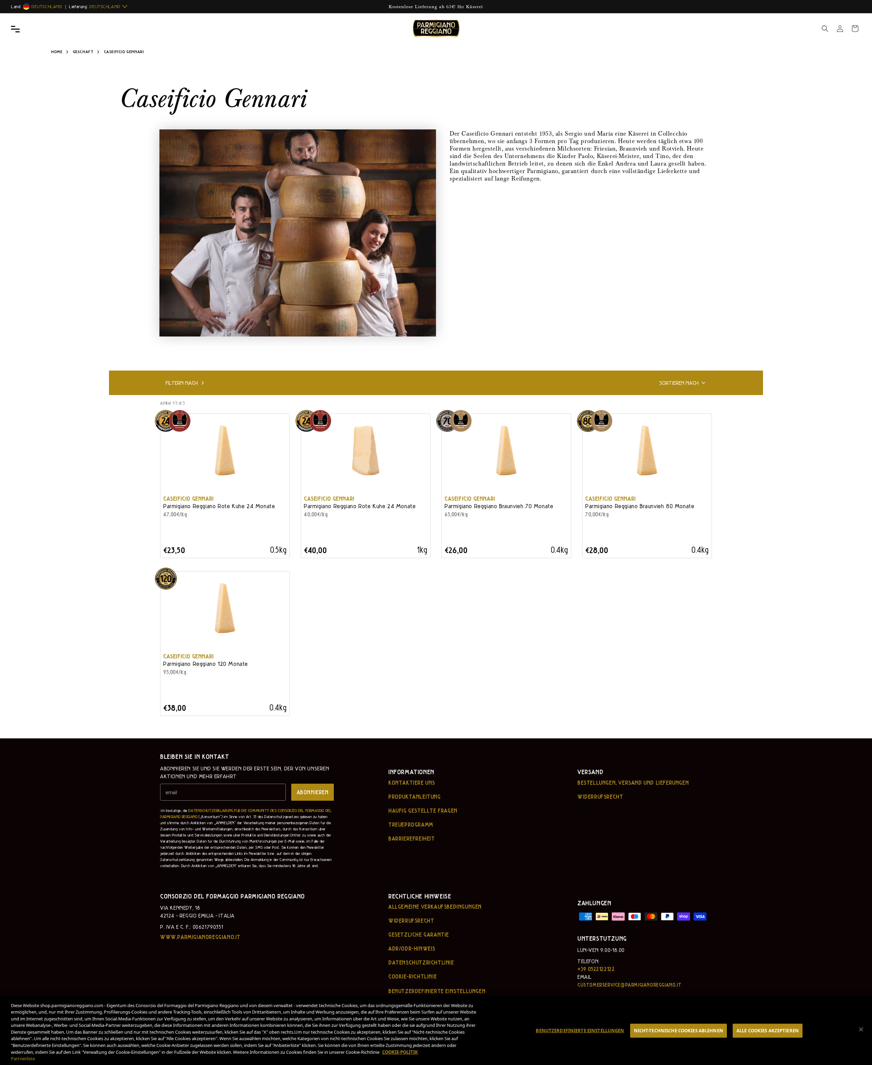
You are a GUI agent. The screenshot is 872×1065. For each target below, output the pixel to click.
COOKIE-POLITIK (400, 1052)
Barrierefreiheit (411, 838)
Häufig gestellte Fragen (422, 810)
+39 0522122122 (595, 969)
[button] (825, 28)
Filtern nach (182, 383)
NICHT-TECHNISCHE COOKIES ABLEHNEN (678, 1031)
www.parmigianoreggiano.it (200, 937)
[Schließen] (861, 1029)
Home (56, 51)
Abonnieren (313, 792)
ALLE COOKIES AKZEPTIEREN (767, 1031)
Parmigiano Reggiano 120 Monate (205, 663)
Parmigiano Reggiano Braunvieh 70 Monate (499, 506)
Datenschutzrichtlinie (421, 962)
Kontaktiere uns (411, 782)
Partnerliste (23, 1058)
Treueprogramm (410, 824)
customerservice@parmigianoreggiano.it (629, 984)
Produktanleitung (414, 796)
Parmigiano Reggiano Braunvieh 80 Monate (639, 506)
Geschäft (84, 51)
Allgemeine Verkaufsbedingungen (435, 906)
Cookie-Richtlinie (412, 976)
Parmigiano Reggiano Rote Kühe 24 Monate (219, 506)
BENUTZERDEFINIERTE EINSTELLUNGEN (580, 1031)
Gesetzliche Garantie (418, 934)
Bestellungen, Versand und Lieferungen (633, 782)
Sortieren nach (679, 383)
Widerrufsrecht (600, 796)
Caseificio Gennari (188, 498)
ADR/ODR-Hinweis (411, 948)
